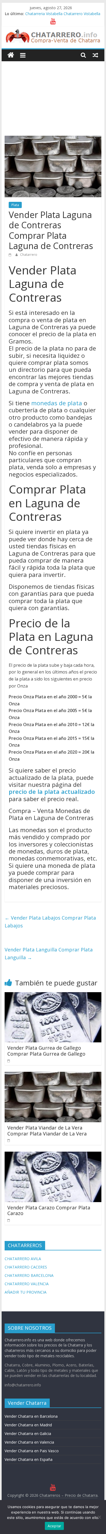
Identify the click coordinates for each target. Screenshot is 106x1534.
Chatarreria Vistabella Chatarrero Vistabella (62, 13)
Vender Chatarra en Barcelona (31, 1416)
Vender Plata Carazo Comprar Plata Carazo (48, 1210)
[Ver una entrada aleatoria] (95, 55)
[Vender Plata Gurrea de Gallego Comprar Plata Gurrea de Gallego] (53, 995)
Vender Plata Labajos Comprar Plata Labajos (50, 921)
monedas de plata (56, 403)
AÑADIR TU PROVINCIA (25, 1292)
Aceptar (54, 1526)
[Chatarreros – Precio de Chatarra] (11, 55)
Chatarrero (28, 254)
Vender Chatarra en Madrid (28, 1424)
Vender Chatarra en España (28, 1459)
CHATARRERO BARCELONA (29, 1275)
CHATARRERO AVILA (23, 1258)
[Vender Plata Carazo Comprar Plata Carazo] (53, 1155)
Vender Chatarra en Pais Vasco (32, 1450)
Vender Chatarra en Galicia (28, 1433)
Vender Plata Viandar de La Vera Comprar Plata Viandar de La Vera (47, 1130)
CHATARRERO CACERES (26, 1267)
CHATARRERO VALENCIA (27, 1283)
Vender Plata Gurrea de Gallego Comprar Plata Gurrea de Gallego (46, 1051)
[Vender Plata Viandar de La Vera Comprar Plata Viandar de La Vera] (53, 1075)
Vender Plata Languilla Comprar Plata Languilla (49, 953)
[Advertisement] (53, 94)
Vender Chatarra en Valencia (29, 1442)
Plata (15, 205)
